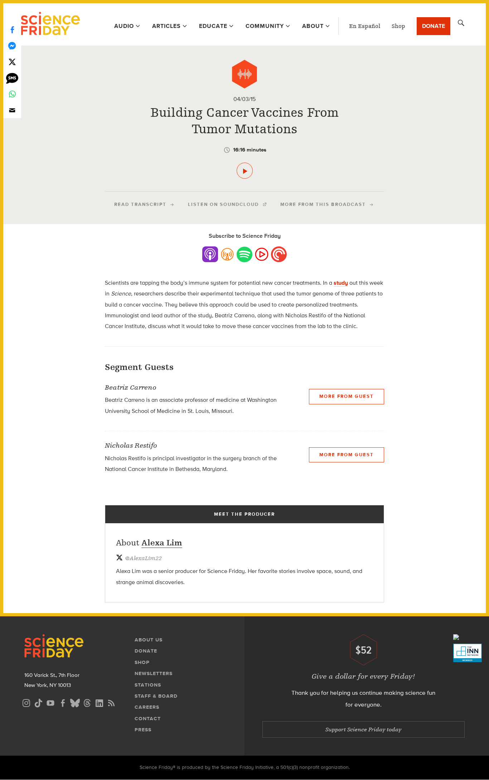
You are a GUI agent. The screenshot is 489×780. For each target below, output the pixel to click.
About (313, 26)
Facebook (12, 29)
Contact (148, 719)
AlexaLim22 (143, 558)
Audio (124, 26)
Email (12, 110)
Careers (147, 707)
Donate (433, 26)
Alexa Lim (161, 543)
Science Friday (50, 24)
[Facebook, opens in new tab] (62, 702)
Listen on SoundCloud (223, 204)
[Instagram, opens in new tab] (26, 702)
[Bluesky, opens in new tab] (74, 702)
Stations (148, 685)
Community (265, 26)
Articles (166, 26)
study (341, 282)
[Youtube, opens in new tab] (50, 702)
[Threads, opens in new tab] (87, 702)
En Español (364, 26)
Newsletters (154, 673)
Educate (213, 26)
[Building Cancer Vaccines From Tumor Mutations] (245, 171)
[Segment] (244, 74)
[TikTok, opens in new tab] (38, 702)
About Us (149, 640)
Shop (398, 26)
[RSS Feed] (111, 702)
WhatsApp (12, 94)
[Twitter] (12, 62)
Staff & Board (156, 696)
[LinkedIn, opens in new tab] (99, 702)
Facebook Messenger (12, 46)
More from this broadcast (323, 204)
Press (143, 730)
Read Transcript (140, 204)
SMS (12, 78)
